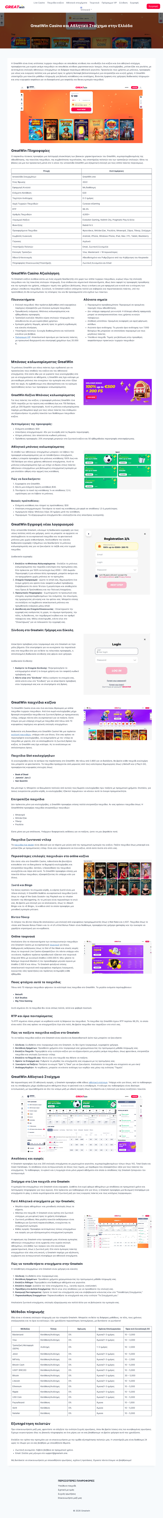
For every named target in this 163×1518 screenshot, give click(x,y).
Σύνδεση (123, 3)
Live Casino (39, 3)
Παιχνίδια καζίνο (55, 3)
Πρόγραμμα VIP (109, 3)
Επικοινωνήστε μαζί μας (70, 1498)
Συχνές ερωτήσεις (67, 1494)
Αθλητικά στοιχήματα (76, 3)
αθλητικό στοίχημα (98, 1082)
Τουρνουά (94, 3)
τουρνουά (54, 945)
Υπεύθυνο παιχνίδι (67, 1486)
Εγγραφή (134, 3)
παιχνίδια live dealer (24, 845)
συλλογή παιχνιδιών (21, 734)
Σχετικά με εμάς (66, 1490)
